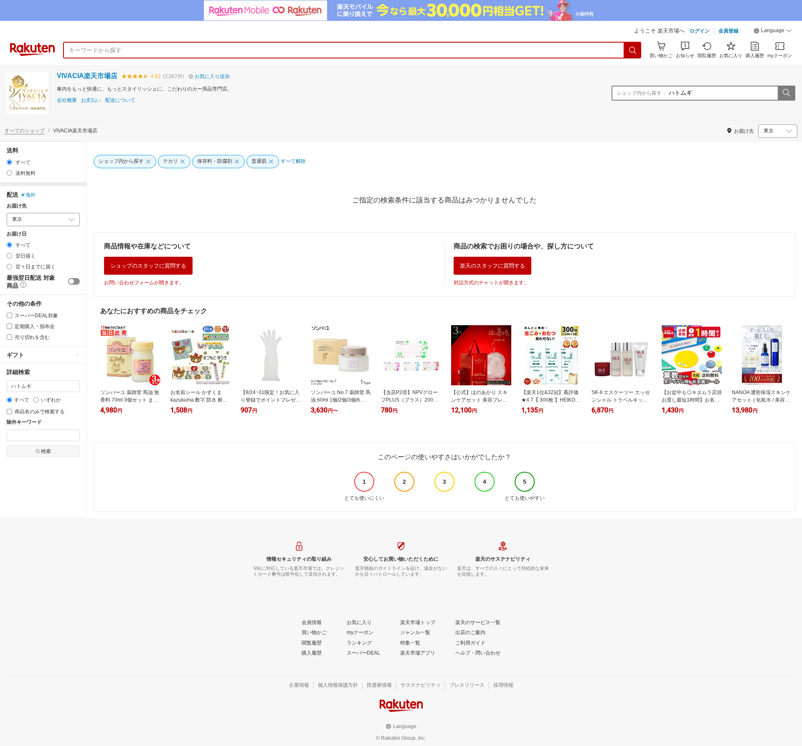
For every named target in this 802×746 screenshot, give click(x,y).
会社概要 (67, 100)
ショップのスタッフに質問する (148, 266)
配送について (120, 100)
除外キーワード (24, 422)
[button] (773, 32)
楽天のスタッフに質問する (492, 266)
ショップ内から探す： (642, 93)
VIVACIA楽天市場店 (87, 75)
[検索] (632, 50)
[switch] (74, 281)
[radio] (9, 162)
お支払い (91, 100)
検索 (46, 451)
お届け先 (17, 206)
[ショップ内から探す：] (786, 93)
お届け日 (17, 234)
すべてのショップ (25, 131)
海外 (30, 195)
